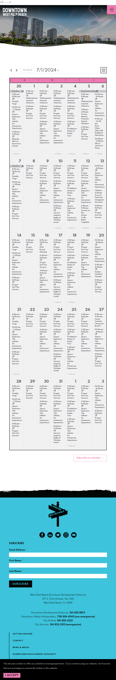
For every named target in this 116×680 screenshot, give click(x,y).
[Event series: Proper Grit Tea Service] (27, 111)
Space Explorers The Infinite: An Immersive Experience (17, 121)
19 (88, 235)
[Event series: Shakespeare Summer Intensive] (27, 96)
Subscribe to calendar (89, 458)
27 (101, 310)
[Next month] (16, 70)
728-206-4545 (65, 617)
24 (60, 310)
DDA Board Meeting (43, 249)
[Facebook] (42, 537)
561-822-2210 (57, 625)
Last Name (16, 571)
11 (75, 161)
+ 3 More (71, 228)
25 (74, 310)
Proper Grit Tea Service (29, 116)
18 (74, 235)
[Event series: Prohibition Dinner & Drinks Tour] (68, 126)
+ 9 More (71, 154)
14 (19, 235)
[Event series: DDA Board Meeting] (41, 245)
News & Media (21, 647)
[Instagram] (66, 537)
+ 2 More (57, 154)
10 (61, 161)
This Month (27, 70)
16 (47, 235)
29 (32, 381)
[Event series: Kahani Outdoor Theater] (96, 269)
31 (61, 381)
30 (19, 86)
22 (32, 310)
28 (18, 381)
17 (61, 235)
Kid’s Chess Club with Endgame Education (99, 130)
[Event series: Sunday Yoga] (13, 99)
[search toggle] (102, 10)
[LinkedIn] (50, 537)
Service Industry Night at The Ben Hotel (57, 217)
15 (33, 235)
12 (88, 161)
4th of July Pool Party (99, 146)
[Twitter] (58, 537)
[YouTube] (74, 537)
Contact (18, 641)
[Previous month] (11, 70)
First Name (16, 561)
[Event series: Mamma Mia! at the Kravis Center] (13, 137)
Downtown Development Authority (34, 654)
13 (102, 161)
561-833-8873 (77, 613)
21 (19, 310)
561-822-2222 (65, 621)
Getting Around (23, 634)
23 (46, 310)
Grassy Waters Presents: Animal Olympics (85, 118)
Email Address (18, 550)
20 (101, 235)
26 (87, 310)
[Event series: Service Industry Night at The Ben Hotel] (55, 211)
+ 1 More (16, 154)
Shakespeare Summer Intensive (31, 100)
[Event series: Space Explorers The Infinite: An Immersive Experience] (13, 112)
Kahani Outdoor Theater (99, 274)
